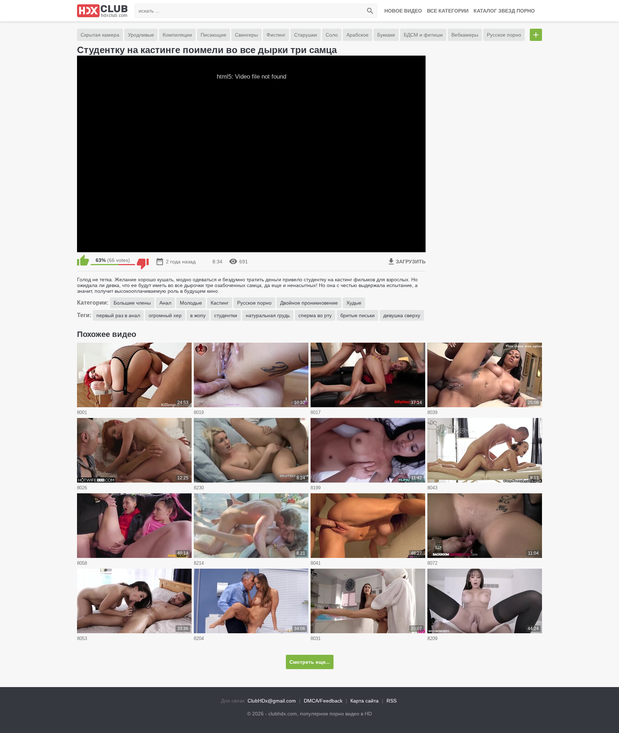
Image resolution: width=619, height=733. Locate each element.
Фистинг (276, 35)
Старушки (305, 35)
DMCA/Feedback (323, 701)
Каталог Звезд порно (504, 11)
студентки (225, 315)
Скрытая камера (100, 35)
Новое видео (403, 11)
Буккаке (386, 35)
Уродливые (141, 35)
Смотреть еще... (309, 662)
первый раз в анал (118, 315)
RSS (392, 701)
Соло (332, 35)
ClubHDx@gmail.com (272, 701)
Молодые (191, 303)
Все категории (448, 11)
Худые (353, 303)
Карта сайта (364, 701)
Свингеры (246, 35)
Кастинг (220, 303)
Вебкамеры (464, 35)
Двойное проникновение (309, 303)
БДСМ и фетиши (423, 35)
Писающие (213, 35)
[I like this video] (83, 260)
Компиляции (177, 35)
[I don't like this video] (143, 260)
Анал (165, 303)
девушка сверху (401, 315)
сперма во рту (315, 315)
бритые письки (357, 315)
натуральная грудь (268, 315)
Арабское (357, 35)
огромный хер (165, 315)
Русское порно (504, 35)
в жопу (198, 315)
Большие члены (132, 303)
